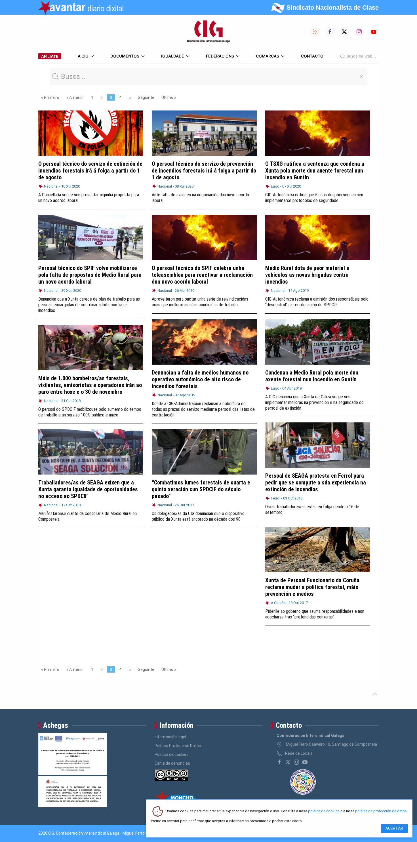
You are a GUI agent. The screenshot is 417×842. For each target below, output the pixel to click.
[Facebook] (279, 762)
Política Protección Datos (178, 745)
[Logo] (208, 31)
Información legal (170, 737)
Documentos (124, 56)
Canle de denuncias (172, 763)
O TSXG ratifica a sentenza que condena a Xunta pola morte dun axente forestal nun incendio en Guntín (314, 170)
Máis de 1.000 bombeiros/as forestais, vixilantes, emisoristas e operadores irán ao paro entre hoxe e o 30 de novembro (90, 385)
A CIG (83, 56)
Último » (168, 97)
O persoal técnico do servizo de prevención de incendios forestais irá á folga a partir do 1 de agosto (204, 170)
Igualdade (172, 56)
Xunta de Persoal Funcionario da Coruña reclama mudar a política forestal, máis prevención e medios (312, 587)
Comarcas (267, 56)
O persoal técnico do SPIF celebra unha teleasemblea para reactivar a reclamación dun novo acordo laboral (202, 275)
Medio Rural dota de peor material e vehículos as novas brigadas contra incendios (307, 275)
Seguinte (146, 97)
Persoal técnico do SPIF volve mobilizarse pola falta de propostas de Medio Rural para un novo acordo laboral (90, 275)
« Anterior (75, 97)
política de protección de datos (381, 811)
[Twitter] (288, 762)
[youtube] (305, 762)
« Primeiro (50, 97)
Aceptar (394, 828)
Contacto (312, 56)
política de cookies (324, 811)
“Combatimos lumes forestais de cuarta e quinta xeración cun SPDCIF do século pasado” (201, 489)
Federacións (220, 56)
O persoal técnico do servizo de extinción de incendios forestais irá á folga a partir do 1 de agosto (90, 170)
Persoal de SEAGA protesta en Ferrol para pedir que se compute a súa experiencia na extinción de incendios (315, 482)
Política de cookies (172, 754)
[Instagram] (296, 762)
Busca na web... (361, 56)
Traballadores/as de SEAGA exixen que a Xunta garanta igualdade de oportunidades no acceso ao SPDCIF (88, 489)
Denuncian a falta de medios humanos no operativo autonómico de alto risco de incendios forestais (200, 379)
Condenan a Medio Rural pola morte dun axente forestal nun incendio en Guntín (311, 376)
